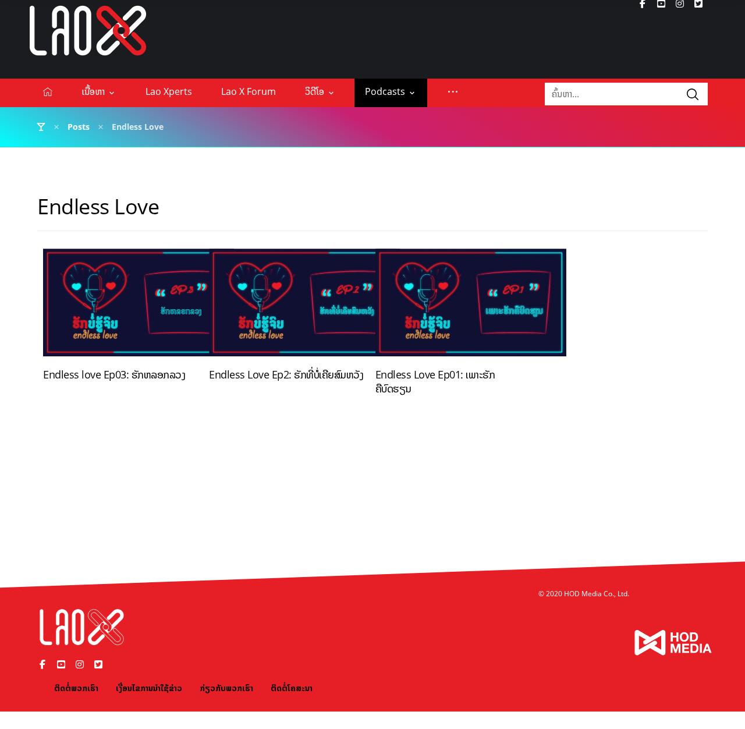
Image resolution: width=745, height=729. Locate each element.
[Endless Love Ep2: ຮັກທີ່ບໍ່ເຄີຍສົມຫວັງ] (304, 307)
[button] (453, 91)
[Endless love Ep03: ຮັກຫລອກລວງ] (138, 307)
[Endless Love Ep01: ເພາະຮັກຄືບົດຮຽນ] (470, 307)
